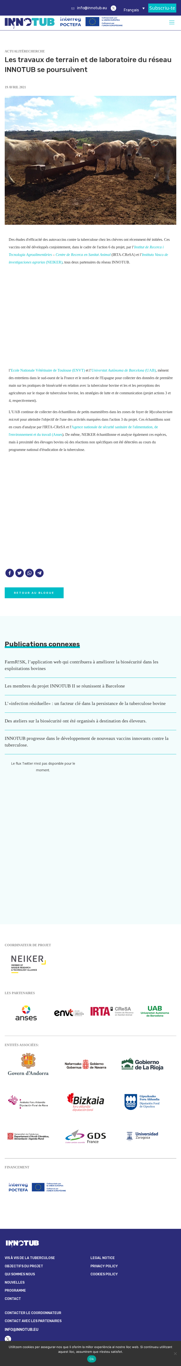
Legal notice (102, 1258)
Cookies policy (104, 1274)
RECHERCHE (34, 51)
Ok (92, 1359)
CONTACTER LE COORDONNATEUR (33, 1313)
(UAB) (123, 370)
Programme (15, 1291)
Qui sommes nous (20, 1274)
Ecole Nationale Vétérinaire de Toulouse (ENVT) (48, 370)
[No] (175, 1353)
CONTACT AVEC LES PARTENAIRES (33, 1321)
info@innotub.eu (92, 8)
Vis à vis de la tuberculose (30, 1258)
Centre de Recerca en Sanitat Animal (83, 255)
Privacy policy (104, 1266)
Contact (13, 1299)
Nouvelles (15, 1283)
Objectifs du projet (24, 1266)
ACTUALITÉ (14, 51)
